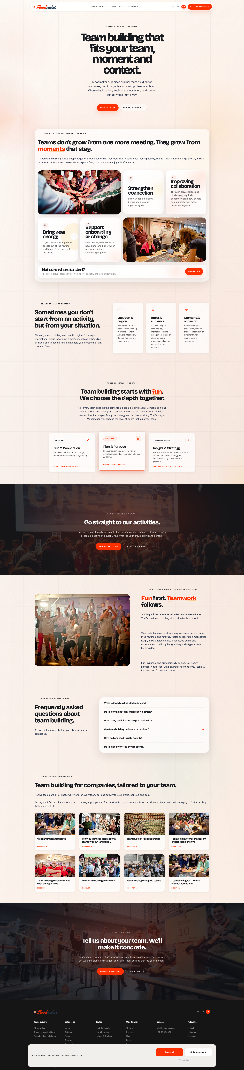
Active (67, 1036)
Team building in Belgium (45, 1036)
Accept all (169, 1052)
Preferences (184, 1060)
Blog (128, 1036)
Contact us (194, 271)
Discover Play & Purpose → (115, 465)
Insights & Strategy (103, 1036)
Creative (68, 1040)
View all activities (108, 546)
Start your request (199, 7)
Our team (130, 1032)
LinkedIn (191, 1028)
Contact (133, 7)
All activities (39, 1028)
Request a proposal (133, 108)
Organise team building (44, 1032)
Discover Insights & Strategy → (167, 466)
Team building (97, 7)
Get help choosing (135, 546)
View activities (107, 108)
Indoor (68, 1028)
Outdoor (68, 1032)
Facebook (191, 1036)
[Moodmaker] (45, 7)
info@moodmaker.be (166, 1028)
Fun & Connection (103, 1028)
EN (183, 7)
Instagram (191, 1032)
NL (173, 7)
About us (117, 7)
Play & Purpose (102, 1032)
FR (178, 7)
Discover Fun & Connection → (67, 466)
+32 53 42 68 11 (164, 1032)
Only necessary (198, 1052)
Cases (129, 1040)
